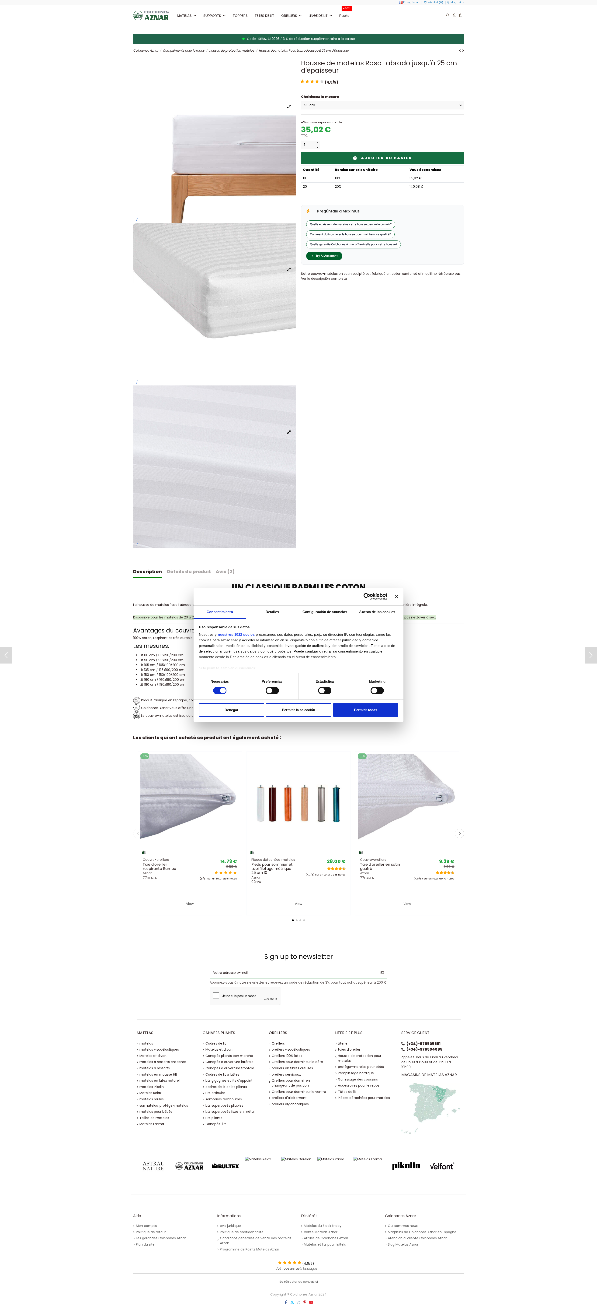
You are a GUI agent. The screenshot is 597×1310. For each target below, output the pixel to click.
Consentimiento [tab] (220, 612)
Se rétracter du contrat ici (298, 1281)
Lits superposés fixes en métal (229, 1111)
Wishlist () (435, 2)
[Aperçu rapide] (196, 854)
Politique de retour (151, 1232)
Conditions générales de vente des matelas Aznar (255, 1240)
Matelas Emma (151, 1124)
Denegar (231, 710)
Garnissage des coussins (358, 1079)
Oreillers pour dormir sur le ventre (299, 1091)
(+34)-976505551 (423, 1043)
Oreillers (278, 1043)
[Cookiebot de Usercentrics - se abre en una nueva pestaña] (367, 596)
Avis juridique (230, 1225)
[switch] (272, 690)
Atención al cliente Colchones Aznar (417, 1238)
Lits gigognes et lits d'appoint (229, 1080)
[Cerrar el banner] (396, 596)
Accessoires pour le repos (358, 1085)
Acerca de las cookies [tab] (377, 612)
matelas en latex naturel (159, 1080)
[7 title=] (338, 869)
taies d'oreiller (349, 1049)
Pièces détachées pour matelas (364, 1097)
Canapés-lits (215, 1124)
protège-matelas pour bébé (361, 1066)
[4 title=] (230, 873)
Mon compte (146, 1225)
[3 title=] (226, 873)
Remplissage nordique (356, 1073)
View (190, 903)
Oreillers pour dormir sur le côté (297, 1061)
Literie (342, 1043)
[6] (312, 81)
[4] (307, 81)
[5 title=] (235, 873)
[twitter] (292, 1302)
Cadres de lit (215, 1043)
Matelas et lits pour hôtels (325, 1244)
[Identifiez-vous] (454, 15)
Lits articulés (215, 1093)
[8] (317, 81)
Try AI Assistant (327, 256)
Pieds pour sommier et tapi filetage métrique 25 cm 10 (272, 868)
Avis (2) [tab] (225, 571)
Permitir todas (365, 710)
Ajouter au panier (386, 158)
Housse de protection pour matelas (359, 1058)
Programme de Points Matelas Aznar (249, 1249)
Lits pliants (213, 1118)
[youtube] (311, 1302)
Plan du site (145, 1244)
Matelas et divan (153, 1055)
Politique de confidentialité (242, 1232)
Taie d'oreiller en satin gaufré (380, 866)
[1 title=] (216, 873)
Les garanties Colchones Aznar (161, 1238)
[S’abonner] (382, 972)
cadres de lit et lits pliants (226, 1086)
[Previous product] (460, 50)
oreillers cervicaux (286, 1074)
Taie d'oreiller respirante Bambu (159, 866)
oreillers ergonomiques (290, 1104)
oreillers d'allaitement (289, 1097)
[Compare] (189, 854)
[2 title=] (221, 873)
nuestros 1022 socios (236, 634)
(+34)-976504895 (424, 1049)
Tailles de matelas (154, 1118)
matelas (146, 1043)
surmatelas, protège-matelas (163, 1105)
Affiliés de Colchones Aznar (326, 1238)
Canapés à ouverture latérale (229, 1061)
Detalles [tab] (272, 612)
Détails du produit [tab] (189, 571)
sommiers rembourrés (223, 1099)
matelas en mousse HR (158, 1074)
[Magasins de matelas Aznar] (431, 1108)
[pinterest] (304, 1302)
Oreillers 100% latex (287, 1055)
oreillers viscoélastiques (291, 1049)
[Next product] (463, 50)
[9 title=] (342, 869)
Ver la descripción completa (324, 278)
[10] (321, 81)
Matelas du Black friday (322, 1225)
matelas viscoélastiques (159, 1049)
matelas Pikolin (151, 1086)
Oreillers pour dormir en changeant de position (291, 1083)
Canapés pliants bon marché (229, 1055)
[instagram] (298, 1302)
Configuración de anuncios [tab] (324, 612)
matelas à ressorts (154, 1068)
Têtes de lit (347, 1091)
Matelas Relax (150, 1093)
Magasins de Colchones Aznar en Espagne (422, 1232)
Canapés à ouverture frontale (229, 1068)
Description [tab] (147, 571)
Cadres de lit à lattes (222, 1074)
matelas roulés (151, 1099)
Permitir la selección (298, 710)
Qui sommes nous (403, 1225)
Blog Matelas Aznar (403, 1244)
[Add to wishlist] (183, 854)
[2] (302, 81)
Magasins (457, 2)
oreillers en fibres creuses (292, 1068)
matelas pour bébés (155, 1111)
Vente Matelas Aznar (320, 1232)
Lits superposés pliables (224, 1105)
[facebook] (286, 1302)
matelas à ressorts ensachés (163, 1061)
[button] (214, 15)
